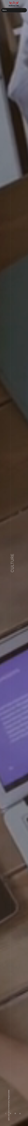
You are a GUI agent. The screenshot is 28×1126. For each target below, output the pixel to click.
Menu (4, 10)
